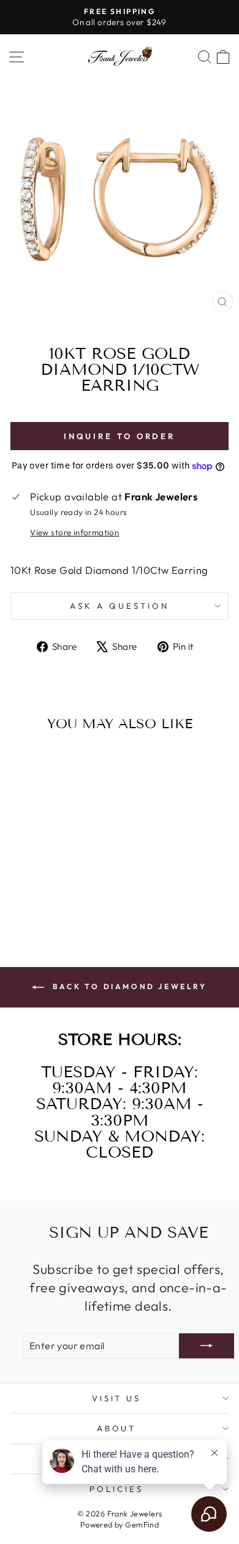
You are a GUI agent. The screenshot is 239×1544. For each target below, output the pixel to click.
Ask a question (119, 606)
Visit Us (117, 1398)
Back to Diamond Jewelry (128, 986)
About (117, 1428)
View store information (74, 532)
